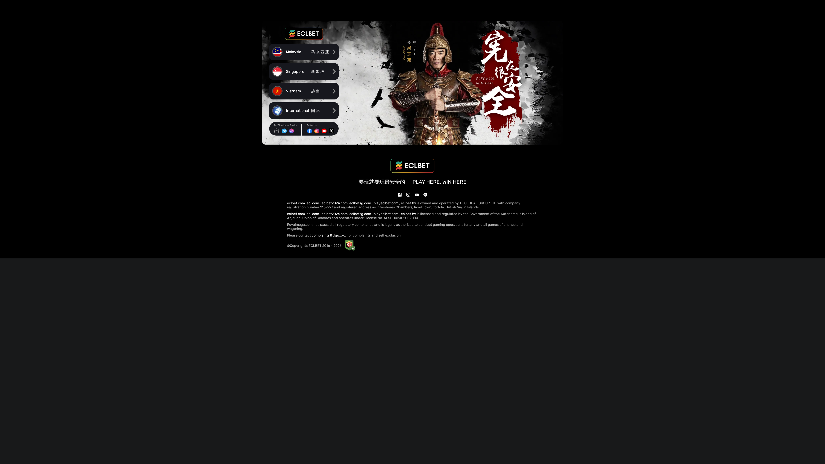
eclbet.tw (408, 203)
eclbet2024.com (335, 203)
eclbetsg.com (360, 203)
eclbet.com (296, 203)
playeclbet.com (386, 203)
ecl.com (313, 203)
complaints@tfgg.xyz (329, 235)
